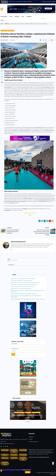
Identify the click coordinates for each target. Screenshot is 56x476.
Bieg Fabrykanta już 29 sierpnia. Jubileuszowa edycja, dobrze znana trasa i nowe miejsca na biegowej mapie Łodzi (28, 293)
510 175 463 (4, 390)
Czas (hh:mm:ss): (14, 312)
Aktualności (7, 17)
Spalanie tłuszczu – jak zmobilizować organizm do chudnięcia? (23, 272)
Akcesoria (5, 399)
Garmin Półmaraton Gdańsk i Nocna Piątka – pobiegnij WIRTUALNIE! (21, 1)
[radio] (25, 207)
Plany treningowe (4, 10)
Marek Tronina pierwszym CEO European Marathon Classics (22, 280)
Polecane (23, 403)
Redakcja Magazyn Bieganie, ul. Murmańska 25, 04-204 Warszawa (14, 388)
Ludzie (14, 403)
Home (2, 17)
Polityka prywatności (33, 390)
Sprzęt (11, 10)
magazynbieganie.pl (47, 421)
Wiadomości (23, 408)
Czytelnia (23, 399)
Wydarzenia (17, 10)
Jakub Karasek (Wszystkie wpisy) (18, 235)
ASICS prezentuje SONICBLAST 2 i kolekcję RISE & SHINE (21, 274)
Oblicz (13, 318)
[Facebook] (11, 243)
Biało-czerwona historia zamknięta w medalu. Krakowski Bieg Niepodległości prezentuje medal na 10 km (27, 285)
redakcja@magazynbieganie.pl (8, 392)
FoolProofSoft (52, 423)
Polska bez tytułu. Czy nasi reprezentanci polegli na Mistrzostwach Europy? (25, 276)
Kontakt (2, 13)
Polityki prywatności (26, 469)
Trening (14, 407)
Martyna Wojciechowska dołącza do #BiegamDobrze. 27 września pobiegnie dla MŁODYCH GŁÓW (26, 290)
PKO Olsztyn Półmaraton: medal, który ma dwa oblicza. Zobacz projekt (24, 287)
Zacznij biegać (29, 10)
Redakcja (31, 386)
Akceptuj (27, 472)
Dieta (23, 10)
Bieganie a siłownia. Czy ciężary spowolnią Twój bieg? (21, 282)
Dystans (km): (14, 307)
